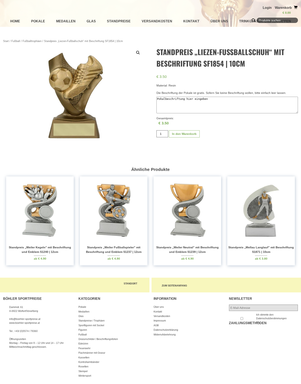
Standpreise (119, 21)
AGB (156, 325)
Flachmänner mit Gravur (91, 352)
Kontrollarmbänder (88, 362)
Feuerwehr (84, 348)
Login (267, 7)
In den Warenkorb (184, 133)
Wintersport (84, 375)
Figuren (82, 329)
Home (15, 21)
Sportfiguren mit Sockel (91, 325)
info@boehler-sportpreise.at (24, 319)
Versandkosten (157, 21)
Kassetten (83, 357)
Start (6, 41)
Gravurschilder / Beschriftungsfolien (98, 339)
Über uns (219, 21)
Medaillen (66, 21)
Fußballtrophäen (32, 41)
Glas (91, 21)
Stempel (83, 371)
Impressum (160, 320)
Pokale (38, 21)
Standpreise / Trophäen (91, 320)
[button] (138, 52)
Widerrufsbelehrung (165, 334)
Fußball (15, 41)
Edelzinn (83, 343)
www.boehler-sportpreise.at (24, 323)
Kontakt (191, 21)
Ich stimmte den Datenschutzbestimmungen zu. (271, 318)
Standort (130, 283)
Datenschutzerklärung (166, 329)
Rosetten (83, 366)
